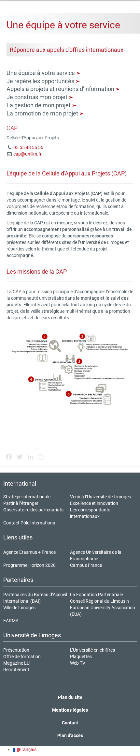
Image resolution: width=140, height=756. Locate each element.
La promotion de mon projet (43, 113)
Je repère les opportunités (41, 81)
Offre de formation (22, 656)
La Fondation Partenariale (96, 594)
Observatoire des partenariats (33, 509)
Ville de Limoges (19, 607)
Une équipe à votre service (41, 72)
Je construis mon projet (38, 97)
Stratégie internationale (26, 496)
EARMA (11, 620)
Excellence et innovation (94, 503)
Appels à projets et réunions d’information (61, 88)
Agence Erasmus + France (29, 552)
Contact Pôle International (29, 522)
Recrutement (16, 669)
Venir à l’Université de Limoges (100, 496)
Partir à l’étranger (20, 503)
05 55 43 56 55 (28, 147)
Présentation (16, 650)
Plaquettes (81, 656)
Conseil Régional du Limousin (99, 601)
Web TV (77, 663)
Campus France (86, 565)
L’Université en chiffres (92, 650)
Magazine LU (16, 663)
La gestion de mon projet (39, 105)
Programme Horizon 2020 (29, 565)
